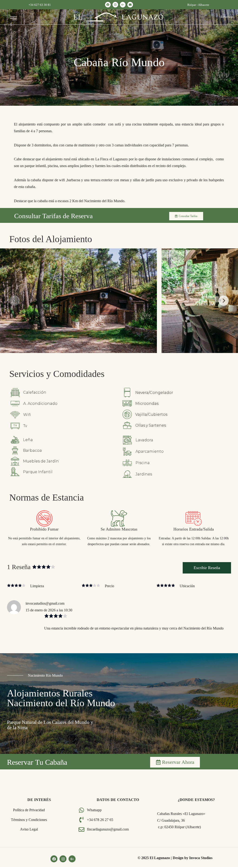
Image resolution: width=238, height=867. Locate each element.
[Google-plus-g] (123, 4)
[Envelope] (130, 4)
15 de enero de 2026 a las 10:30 (49, 610)
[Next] (223, 301)
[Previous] (14, 301)
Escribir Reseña (207, 567)
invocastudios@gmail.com (45, 603)
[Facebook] (108, 4)
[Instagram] (115, 4)
